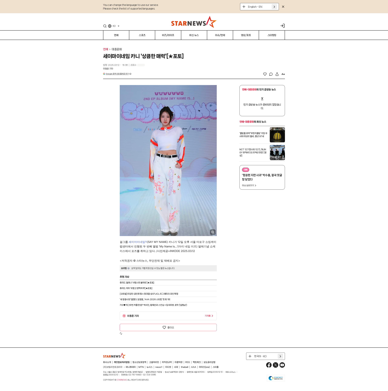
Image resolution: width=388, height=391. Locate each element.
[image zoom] (213, 232)
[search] (105, 26)
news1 (158, 367)
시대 (176, 367)
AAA (193, 367)
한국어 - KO (260, 356)
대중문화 (117, 49)
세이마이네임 (137, 241)
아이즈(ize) (204, 367)
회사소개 (107, 362)
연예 (105, 49)
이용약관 (178, 362)
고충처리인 (154, 362)
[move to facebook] (269, 365)
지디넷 (168, 367)
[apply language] (274, 6)
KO (114, 26)
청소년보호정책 (139, 362)
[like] (265, 74)
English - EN (255, 6)
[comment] (271, 74)
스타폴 (216, 367)
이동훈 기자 (108, 68)
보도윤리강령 (209, 362)
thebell (184, 367)
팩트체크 (197, 362)
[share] (277, 74)
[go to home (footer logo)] (114, 356)
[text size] (283, 74)
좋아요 (170, 327)
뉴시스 (149, 367)
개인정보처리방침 (122, 362)
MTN (141, 367)
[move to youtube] (282, 365)
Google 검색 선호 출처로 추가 (117, 74)
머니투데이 (131, 367)
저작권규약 (167, 362)
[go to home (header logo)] (194, 22)
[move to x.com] (275, 365)
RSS (187, 362)
